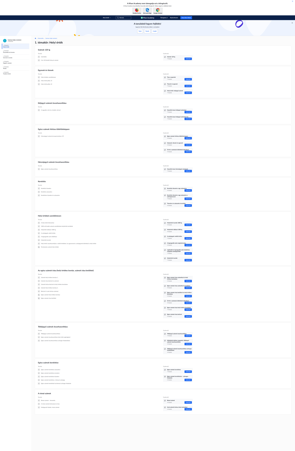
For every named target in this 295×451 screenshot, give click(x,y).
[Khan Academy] (147, 17)
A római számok (44, 393)
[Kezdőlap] (35, 38)
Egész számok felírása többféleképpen (54, 129)
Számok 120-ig (44, 50)
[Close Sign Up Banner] (292, 22)
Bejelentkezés (174, 17)
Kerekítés (42, 181)
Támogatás (163, 17)
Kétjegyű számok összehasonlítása (52, 103)
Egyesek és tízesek (45, 70)
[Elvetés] (292, 1)
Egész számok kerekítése (48, 363)
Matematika (41, 38)
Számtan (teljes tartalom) (51, 38)
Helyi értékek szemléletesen (49, 216)
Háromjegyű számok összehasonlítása (53, 162)
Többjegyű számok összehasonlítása (53, 327)
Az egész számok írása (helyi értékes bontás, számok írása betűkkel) (66, 271)
